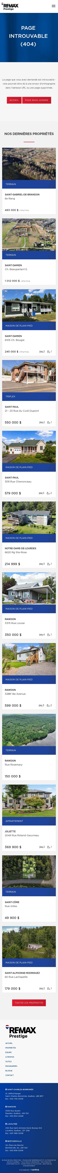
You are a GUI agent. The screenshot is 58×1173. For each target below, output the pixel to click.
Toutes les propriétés (29, 1003)
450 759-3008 (16, 1099)
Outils (8, 1061)
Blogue (8, 1071)
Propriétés (10, 1048)
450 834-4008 (16, 1116)
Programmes (11, 1066)
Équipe (8, 1052)
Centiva (34, 1170)
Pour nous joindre (36, 100)
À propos (9, 1057)
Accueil (14, 100)
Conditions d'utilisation (31, 1164)
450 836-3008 (16, 1150)
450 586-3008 (16, 1133)
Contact (9, 1075)
